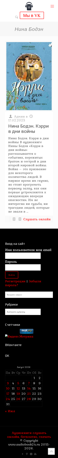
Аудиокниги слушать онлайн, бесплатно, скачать (29, 434)
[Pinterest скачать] (27, 454)
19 (18, 393)
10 (8, 388)
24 (8, 398)
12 (18, 388)
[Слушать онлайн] (29, 76)
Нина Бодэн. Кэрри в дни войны (28, 128)
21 (29, 393)
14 (29, 388)
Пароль (11, 261)
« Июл (10, 410)
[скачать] (12, 332)
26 (18, 398)
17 (7, 393)
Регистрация (15, 281)
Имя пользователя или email (28, 250)
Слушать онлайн (37, 219)
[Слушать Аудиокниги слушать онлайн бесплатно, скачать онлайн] (29, 6)
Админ (19, 116)
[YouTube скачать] (22, 454)
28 (29, 398)
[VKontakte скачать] (31, 454)
